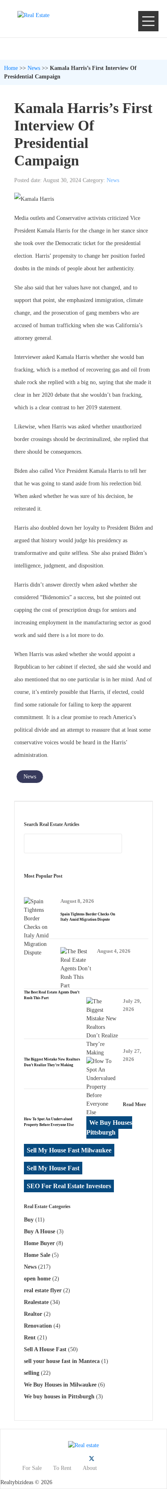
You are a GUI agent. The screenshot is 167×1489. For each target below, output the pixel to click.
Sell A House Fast (45, 1349)
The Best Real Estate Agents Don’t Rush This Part (51, 995)
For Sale (32, 1468)
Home (11, 68)
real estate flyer (43, 1290)
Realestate (36, 1302)
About (90, 1468)
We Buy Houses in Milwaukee (60, 1385)
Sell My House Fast (53, 1168)
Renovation (38, 1326)
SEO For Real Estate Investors (69, 1186)
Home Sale (37, 1255)
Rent (30, 1338)
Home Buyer (39, 1243)
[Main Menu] (148, 21)
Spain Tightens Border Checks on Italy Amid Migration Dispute (87, 917)
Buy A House (39, 1231)
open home (37, 1279)
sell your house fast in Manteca (62, 1361)
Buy (29, 1220)
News (34, 68)
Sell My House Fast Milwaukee (69, 1150)
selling (31, 1373)
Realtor (33, 1314)
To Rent (62, 1468)
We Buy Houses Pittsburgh (109, 1127)
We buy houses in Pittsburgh (59, 1396)
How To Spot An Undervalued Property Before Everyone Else (49, 1122)
